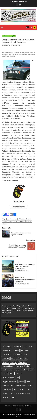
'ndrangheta (7, 346)
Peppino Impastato (9, 382)
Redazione (7, 45)
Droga (10, 221)
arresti (9, 219)
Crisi (25, 354)
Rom (15, 389)
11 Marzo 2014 (17, 45)
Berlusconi (6, 350)
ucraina (5, 397)
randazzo (28, 221)
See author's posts (18, 207)
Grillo (27, 366)
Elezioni (5, 362)
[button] (2, 27)
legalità (17, 370)
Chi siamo (8, 406)
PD (18, 378)
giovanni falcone (8, 366)
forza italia (22, 362)
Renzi (30, 386)
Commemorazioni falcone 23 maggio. (25, 281)
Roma (22, 389)
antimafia (17, 346)
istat (4, 370)
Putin (28, 382)
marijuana (22, 221)
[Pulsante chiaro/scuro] (27, 27)
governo (20, 366)
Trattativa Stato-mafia (22, 393)
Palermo (18, 374)
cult (12, 358)
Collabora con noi (18, 406)
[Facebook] (17, 4)
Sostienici (28, 406)
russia (29, 389)
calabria (20, 219)
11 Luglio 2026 (21, 270)
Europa (13, 362)
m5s (31, 370)
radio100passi (20, 386)
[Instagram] (20, 4)
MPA (11, 374)
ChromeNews (27, 414)
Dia (26, 358)
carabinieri (27, 219)
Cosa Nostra (17, 354)
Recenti (22, 277)
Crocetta (6, 358)
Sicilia (4, 224)
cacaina (14, 219)
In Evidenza (6, 36)
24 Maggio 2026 (21, 284)
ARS (25, 346)
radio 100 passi (8, 386)
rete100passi (7, 389)
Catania (5, 221)
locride (15, 221)
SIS (11, 393)
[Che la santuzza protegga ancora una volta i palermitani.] (8, 266)
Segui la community (34, 27)
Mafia (5, 374)
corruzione (6, 354)
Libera (25, 370)
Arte (30, 346)
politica (21, 382)
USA (12, 397)
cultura (19, 358)
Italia (10, 370)
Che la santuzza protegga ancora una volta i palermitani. (25, 266)
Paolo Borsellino (8, 378)
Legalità (13, 36)
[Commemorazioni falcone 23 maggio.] (8, 280)
